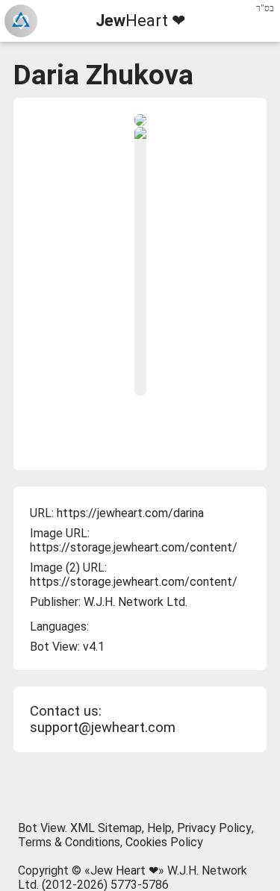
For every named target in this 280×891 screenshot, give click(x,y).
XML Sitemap (106, 828)
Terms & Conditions (69, 842)
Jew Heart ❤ (124, 870)
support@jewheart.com (102, 727)
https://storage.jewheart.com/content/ (133, 547)
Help (159, 828)
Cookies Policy (164, 842)
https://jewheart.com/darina (130, 513)
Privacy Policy (214, 828)
